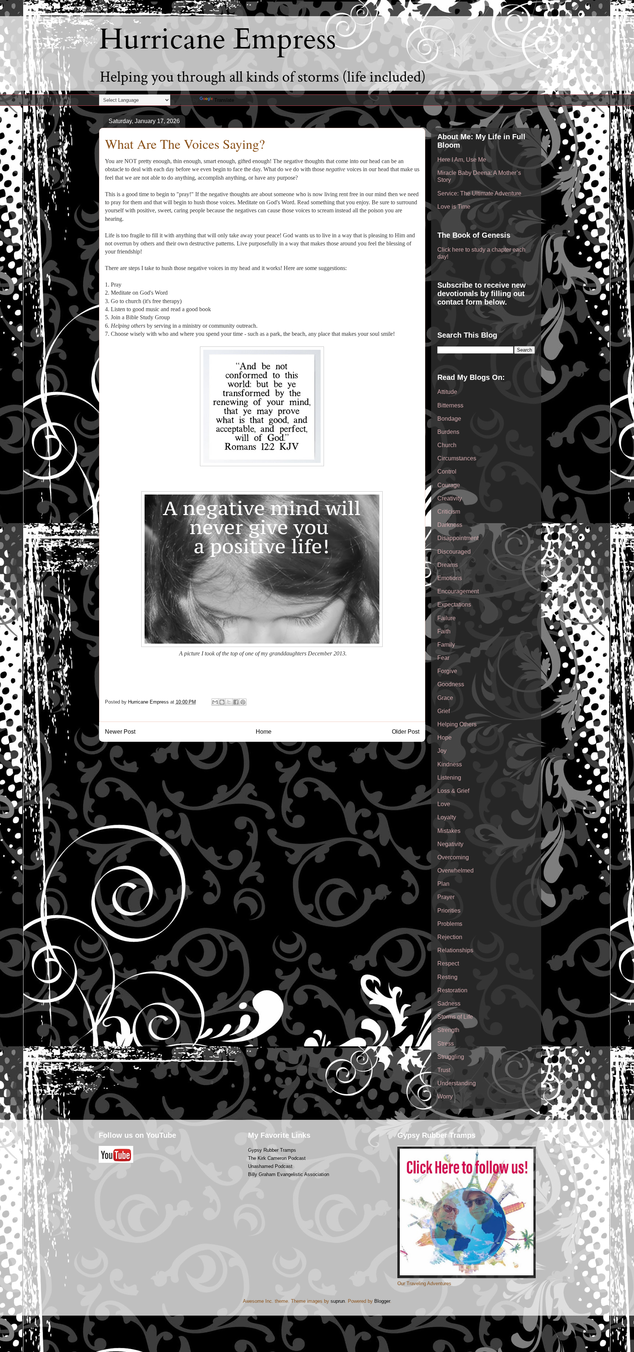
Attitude (447, 392)
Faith (444, 631)
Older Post (405, 732)
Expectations (454, 604)
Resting (447, 977)
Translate (224, 100)
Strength (448, 1030)
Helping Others (457, 724)
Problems (449, 924)
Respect (448, 963)
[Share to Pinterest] (243, 702)
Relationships (455, 950)
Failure (446, 618)
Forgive (447, 671)
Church (446, 445)
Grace (445, 698)
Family (446, 644)
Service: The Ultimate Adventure (479, 193)
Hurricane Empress (217, 39)
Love (443, 804)
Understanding (456, 1083)
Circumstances (456, 458)
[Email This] (215, 702)
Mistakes (448, 831)
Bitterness (450, 405)
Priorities (448, 910)
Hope (444, 737)
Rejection (449, 937)
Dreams (447, 565)
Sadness (448, 1003)
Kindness (449, 764)
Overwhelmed (455, 870)
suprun (338, 1301)
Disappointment (457, 538)
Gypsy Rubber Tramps (272, 1150)
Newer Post (120, 732)
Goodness (450, 684)
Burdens (448, 432)
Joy (442, 751)
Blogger (382, 1301)
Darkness (449, 525)
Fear (443, 658)
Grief (443, 711)
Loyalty (446, 817)
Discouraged (454, 552)
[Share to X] (229, 702)
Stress (445, 1043)
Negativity (450, 844)
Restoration (452, 990)
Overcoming (453, 857)
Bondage (449, 419)
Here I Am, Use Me (461, 160)
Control (446, 471)
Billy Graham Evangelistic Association (288, 1174)
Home (264, 732)
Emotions (449, 578)
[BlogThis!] (222, 702)
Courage (448, 485)
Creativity (449, 498)
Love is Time (453, 207)
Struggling (450, 1057)
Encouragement (458, 591)
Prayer (446, 897)
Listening (449, 777)
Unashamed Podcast (270, 1166)
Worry (445, 1096)
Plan (443, 884)
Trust (443, 1070)
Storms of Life (455, 1017)
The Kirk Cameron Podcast (277, 1158)
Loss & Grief (453, 791)
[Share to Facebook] (236, 702)
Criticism (448, 511)
